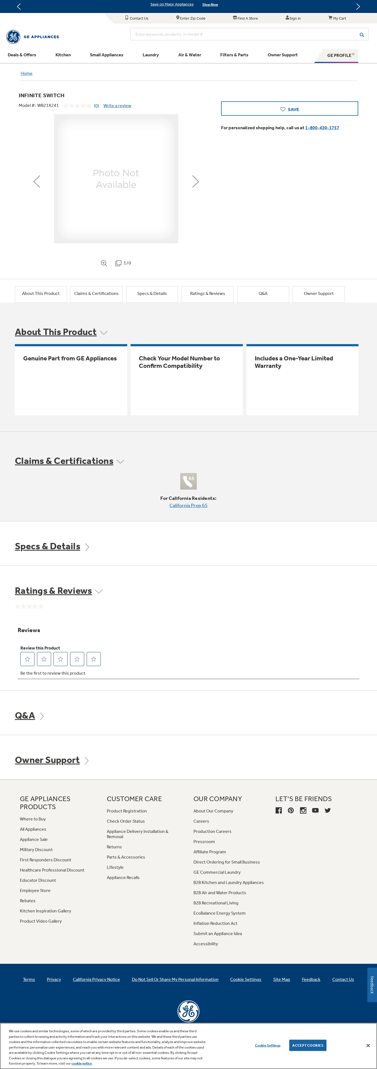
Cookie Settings (267, 1045)
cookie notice (81, 1063)
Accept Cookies (307, 1045)
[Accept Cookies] (368, 1045)
